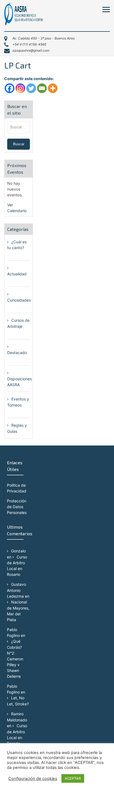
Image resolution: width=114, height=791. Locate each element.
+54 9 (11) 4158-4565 (29, 44)
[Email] (42, 88)
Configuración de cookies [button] (32, 778)
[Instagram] (20, 88)
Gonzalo (18, 551)
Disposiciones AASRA (19, 381)
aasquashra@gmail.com (30, 50)
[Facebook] (9, 88)
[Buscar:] (18, 127)
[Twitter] (31, 88)
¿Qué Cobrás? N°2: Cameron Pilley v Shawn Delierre (15, 659)
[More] (53, 88)
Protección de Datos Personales (17, 507)
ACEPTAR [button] (73, 778)
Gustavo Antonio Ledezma (16, 590)
